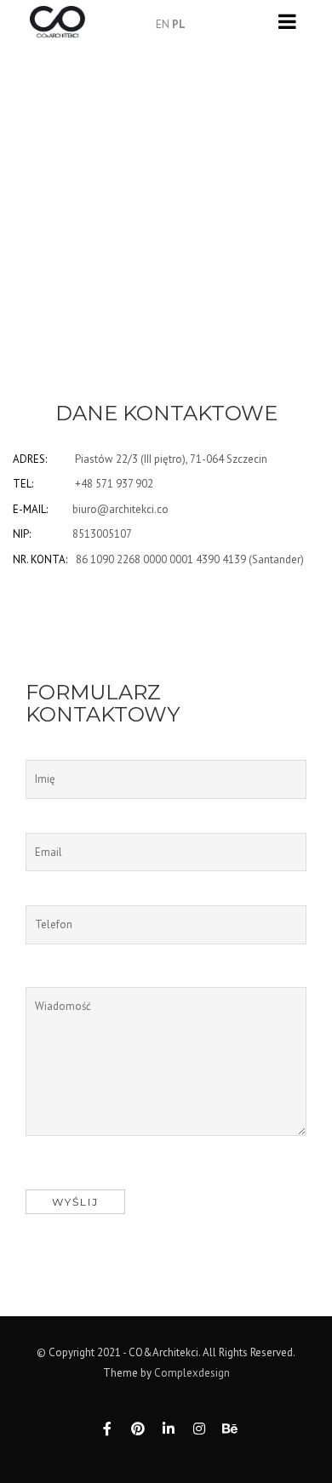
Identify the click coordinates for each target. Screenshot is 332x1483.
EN (162, 24)
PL (179, 24)
